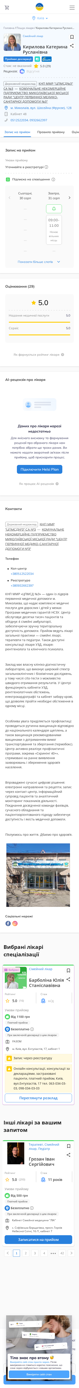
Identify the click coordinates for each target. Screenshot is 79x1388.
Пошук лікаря (25, 28)
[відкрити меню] (72, 8)
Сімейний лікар (33, 36)
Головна (9, 28)
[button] (71, 45)
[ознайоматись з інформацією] (53, 179)
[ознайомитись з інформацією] (54, 208)
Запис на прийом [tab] (17, 132)
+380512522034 (22, 574)
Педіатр (44, 1149)
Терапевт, (37, 1144)
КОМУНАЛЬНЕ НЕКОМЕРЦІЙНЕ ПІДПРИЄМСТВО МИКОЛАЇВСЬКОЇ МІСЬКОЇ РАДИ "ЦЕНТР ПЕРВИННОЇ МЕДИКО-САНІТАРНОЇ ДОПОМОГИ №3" (36, 95)
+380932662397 (22, 586)
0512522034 (19, 120)
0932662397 (38, 120)
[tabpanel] (39, 540)
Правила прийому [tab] (51, 132)
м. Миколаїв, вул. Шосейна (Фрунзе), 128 (41, 108)
